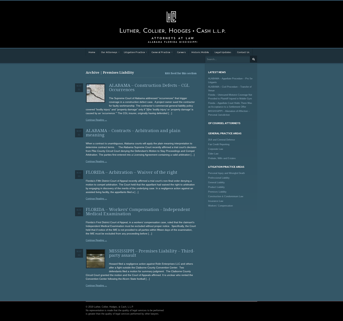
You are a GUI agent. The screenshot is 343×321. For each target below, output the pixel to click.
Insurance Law (215, 201)
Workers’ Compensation (220, 205)
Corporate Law (215, 149)
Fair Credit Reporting (218, 144)
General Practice (159, 53)
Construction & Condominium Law (225, 196)
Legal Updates (223, 52)
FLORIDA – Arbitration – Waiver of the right (131, 172)
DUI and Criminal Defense (221, 139)
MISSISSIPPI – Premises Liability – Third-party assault (152, 253)
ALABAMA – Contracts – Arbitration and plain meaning (133, 133)
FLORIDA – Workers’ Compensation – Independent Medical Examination (138, 211)
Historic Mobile (200, 52)
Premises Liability (217, 191)
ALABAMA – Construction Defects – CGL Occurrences (149, 87)
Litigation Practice (133, 53)
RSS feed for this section (181, 73)
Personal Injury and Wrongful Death (226, 173)
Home (92, 52)
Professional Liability (219, 178)
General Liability (216, 182)
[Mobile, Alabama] (172, 10)
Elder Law (213, 153)
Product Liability (216, 187)
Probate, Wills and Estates (222, 158)
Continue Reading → (96, 120)
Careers (181, 52)
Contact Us (243, 52)
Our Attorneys (107, 53)
